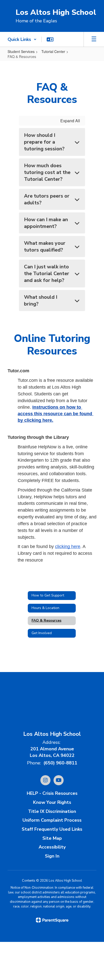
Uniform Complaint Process (52, 820)
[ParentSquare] (52, 920)
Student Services (21, 51)
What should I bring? (40, 300)
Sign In (52, 856)
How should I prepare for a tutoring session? (44, 142)
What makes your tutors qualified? (44, 246)
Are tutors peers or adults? (46, 199)
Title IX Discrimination (52, 811)
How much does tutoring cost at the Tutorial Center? (47, 172)
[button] (22, 39)
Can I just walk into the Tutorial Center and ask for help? (46, 273)
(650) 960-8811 (60, 763)
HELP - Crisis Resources (52, 793)
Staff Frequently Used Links (52, 829)
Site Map (52, 838)
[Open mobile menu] (94, 39)
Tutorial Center (53, 51)
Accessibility (52, 847)
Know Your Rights (52, 802)
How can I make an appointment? (46, 223)
